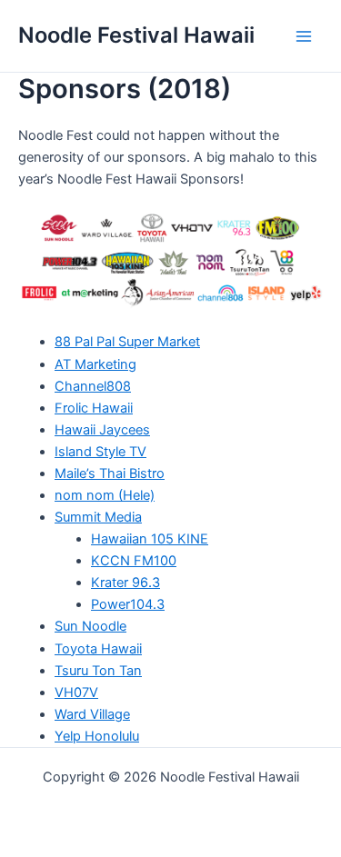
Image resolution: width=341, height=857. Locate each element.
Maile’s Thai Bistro (110, 473)
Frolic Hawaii (94, 408)
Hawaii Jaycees (102, 430)
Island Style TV (100, 451)
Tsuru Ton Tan (98, 671)
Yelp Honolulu (97, 736)
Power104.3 (128, 604)
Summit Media (98, 517)
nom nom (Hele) (105, 495)
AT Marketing (95, 364)
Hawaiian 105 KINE (149, 539)
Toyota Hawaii (98, 649)
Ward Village (92, 714)
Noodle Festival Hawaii (136, 35)
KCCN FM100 (133, 561)
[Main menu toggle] (304, 36)
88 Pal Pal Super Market (127, 342)
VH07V (76, 692)
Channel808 (93, 386)
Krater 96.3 (125, 582)
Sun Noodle (90, 626)
